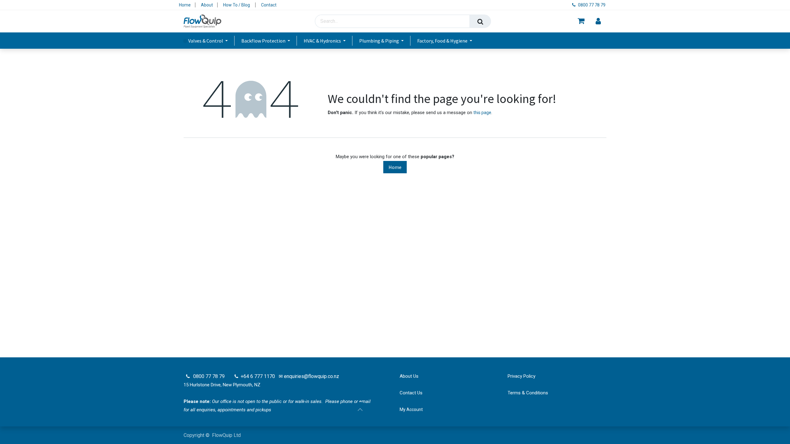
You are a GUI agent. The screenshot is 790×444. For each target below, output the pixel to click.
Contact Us (411, 393)
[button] (360, 409)
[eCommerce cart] (581, 21)
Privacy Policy (521, 376)
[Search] (480, 21)
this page (482, 112)
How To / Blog (237, 4)
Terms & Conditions (528, 393)
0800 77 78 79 (592, 4)
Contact (268, 4)
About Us (409, 376)
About (207, 4)
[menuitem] (209, 41)
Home (185, 4)
